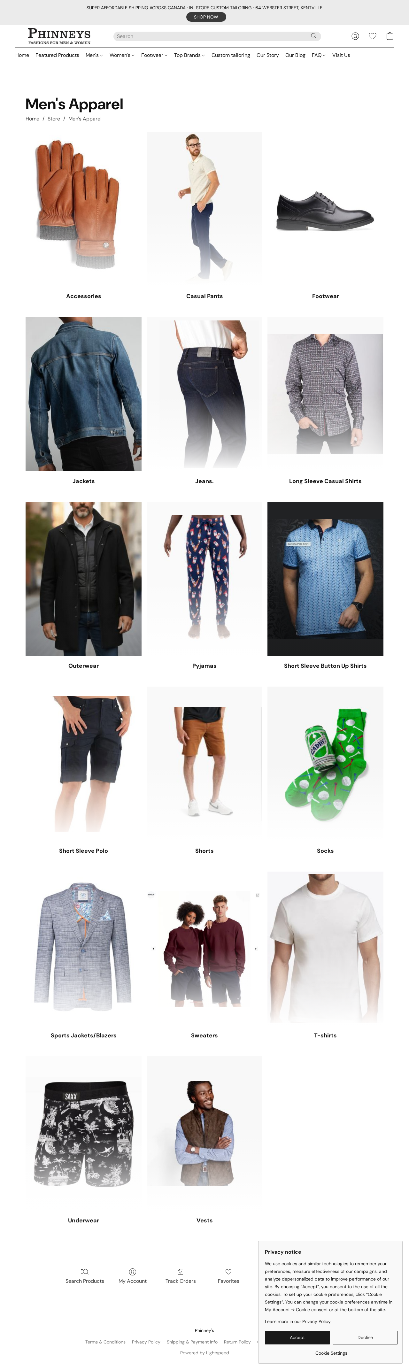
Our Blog (295, 55)
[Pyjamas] (205, 579)
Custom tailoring (231, 55)
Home (22, 55)
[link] (331, 1350)
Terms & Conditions (105, 1342)
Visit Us (341, 55)
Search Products (85, 1281)
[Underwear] (84, 1133)
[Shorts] (205, 764)
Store (54, 118)
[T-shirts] (325, 949)
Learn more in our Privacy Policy (298, 1321)
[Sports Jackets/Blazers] (84, 949)
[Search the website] (314, 35)
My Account (133, 1281)
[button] (206, 17)
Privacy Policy (146, 1342)
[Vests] (205, 1133)
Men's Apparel (85, 118)
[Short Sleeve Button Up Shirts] (325, 579)
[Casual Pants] (205, 209)
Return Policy (237, 1342)
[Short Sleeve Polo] (84, 764)
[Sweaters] (205, 949)
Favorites (228, 1281)
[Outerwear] (84, 579)
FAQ (317, 55)
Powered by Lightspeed (204, 1353)
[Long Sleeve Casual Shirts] (325, 394)
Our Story (268, 55)
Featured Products (57, 55)
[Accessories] (84, 209)
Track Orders (181, 1281)
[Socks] (325, 764)
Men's (93, 55)
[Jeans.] (205, 394)
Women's (121, 55)
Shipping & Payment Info (192, 1342)
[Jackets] (84, 394)
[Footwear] (325, 209)
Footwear (153, 55)
